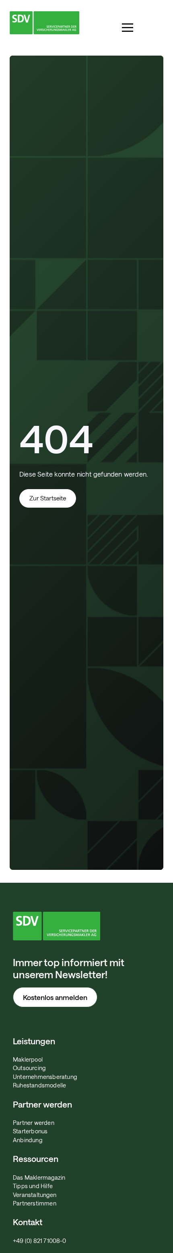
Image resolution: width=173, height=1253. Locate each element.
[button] (127, 27)
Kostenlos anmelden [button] (55, 997)
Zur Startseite (47, 498)
